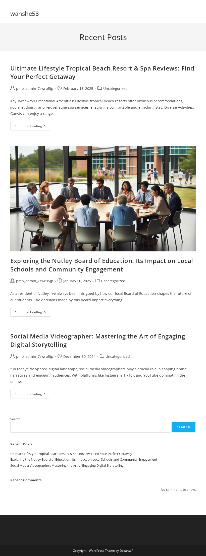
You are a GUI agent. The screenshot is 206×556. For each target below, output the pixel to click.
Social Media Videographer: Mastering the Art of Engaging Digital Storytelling (67, 465)
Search (15, 419)
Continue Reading (32, 127)
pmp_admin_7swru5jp (34, 88)
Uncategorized (115, 88)
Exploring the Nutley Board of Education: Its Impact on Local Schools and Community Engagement (101, 264)
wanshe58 (24, 13)
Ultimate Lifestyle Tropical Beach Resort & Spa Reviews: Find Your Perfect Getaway (71, 453)
